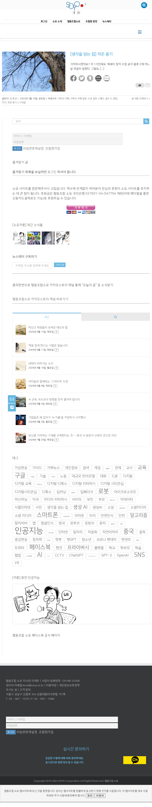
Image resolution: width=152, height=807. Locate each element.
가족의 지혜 (63, 98)
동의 (89, 795)
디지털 (127, 476)
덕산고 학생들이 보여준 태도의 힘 (48, 327)
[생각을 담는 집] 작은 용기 (91, 54)
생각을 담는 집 (57, 507)
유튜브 (89, 523)
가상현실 (21, 468)
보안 (90, 500)
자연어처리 (110, 532)
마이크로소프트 (125, 492)
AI (39, 555)
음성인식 (113, 524)
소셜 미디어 (23, 516)
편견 (59, 548)
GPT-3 (106, 556)
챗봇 (58, 540)
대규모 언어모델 (83, 476)
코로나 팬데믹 (106, 540)
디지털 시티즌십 (112, 484)
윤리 (102, 523)
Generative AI (92, 556)
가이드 (37, 468)
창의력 (37, 540)
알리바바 (21, 523)
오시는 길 (11, 689)
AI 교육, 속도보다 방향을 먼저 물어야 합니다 (54, 399)
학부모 (125, 548)
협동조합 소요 (111, 781)
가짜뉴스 (53, 468)
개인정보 (71, 468)
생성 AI (80, 507)
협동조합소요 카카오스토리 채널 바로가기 (40, 299)
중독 (142, 532)
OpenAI (123, 556)
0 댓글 (22, 102)
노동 (63, 476)
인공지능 (29, 531)
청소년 (86, 540)
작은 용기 (12, 102)
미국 (35, 500)
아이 (92, 516)
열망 (115, 98)
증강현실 (21, 540)
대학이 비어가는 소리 (40, 363)
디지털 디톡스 (57, 484)
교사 (129, 468)
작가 (4, 102)
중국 (128, 531)
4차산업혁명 (29, 556)
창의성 (48, 540)
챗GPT (72, 540)
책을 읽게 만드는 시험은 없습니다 (48, 345)
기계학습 (32, 477)
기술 (43, 476)
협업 (18, 556)
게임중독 (108, 468)
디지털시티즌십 (26, 492)
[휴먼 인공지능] (19, 238)
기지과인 (53, 477)
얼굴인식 (47, 523)
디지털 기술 (39, 484)
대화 (103, 476)
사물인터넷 (22, 507)
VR (17, 563)
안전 (122, 516)
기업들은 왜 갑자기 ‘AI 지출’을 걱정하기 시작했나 (57, 417)
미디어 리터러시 (55, 500)
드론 (114, 476)
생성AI (97, 507)
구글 (20, 475)
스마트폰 (47, 515)
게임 (97, 468)
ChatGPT (76, 556)
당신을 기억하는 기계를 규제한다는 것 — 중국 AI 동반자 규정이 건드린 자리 (72, 435)
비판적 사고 (112, 500)
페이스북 (40, 547)
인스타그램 (50, 533)
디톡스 (46, 492)
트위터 (19, 548)
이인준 (121, 524)
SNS (139, 555)
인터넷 (63, 532)
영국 (62, 523)
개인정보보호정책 (69, 685)
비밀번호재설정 (33, 148)
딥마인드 (73, 492)
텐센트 (126, 540)
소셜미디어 (138, 507)
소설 (110, 507)
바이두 (77, 500)
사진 (39, 507)
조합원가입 (52, 148)
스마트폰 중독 (66, 516)
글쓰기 (108, 98)
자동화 (92, 532)
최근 (47, 317)
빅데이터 (126, 500)
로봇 (103, 491)
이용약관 (51, 685)
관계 (118, 468)
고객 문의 (25, 689)
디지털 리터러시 (83, 484)
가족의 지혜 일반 (78, 98)
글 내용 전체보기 (140, 98)
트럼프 (137, 540)
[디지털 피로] (48, 238)
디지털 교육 (23, 484)
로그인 (52, 172)
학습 (138, 548)
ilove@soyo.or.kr (33, 685)
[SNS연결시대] (34, 238)
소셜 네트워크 (122, 508)
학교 (112, 548)
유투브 (75, 523)
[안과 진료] (62, 238)
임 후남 (13, 98)
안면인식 (107, 516)
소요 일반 (92, 98)
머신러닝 (21, 500)
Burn (49, 556)
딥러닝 (61, 492)
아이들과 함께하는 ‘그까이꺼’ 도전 (48, 381)
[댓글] (115, 317)
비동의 (100, 795)
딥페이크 (86, 492)
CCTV (59, 556)
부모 (101, 500)
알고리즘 (138, 515)
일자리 (78, 532)
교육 (142, 467)
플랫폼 (99, 548)
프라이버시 (78, 547)
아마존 (79, 516)
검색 (86, 468)
